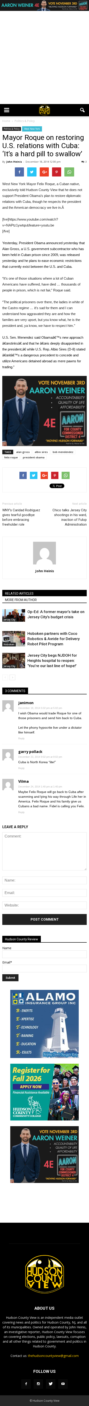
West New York (32, 128)
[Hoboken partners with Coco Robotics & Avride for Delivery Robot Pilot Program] (13, 639)
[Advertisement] (44, 57)
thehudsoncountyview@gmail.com (53, 1356)
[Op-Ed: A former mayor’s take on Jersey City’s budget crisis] (13, 615)
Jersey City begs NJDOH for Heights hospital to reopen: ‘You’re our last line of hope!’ (52, 660)
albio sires (41, 452)
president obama (33, 457)
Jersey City (9, 619)
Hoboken (9, 644)
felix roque (11, 457)
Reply (21, 738)
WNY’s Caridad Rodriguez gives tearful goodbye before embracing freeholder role (21, 517)
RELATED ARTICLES (19, 593)
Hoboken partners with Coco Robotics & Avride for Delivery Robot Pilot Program (53, 638)
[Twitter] (50, 1384)
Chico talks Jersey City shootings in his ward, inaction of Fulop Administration (69, 517)
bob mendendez (63, 452)
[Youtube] (63, 1384)
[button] (82, 110)
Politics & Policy (12, 128)
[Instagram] (38, 1384)
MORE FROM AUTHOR (21, 600)
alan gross (23, 452)
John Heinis (14, 161)
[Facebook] (26, 1384)
